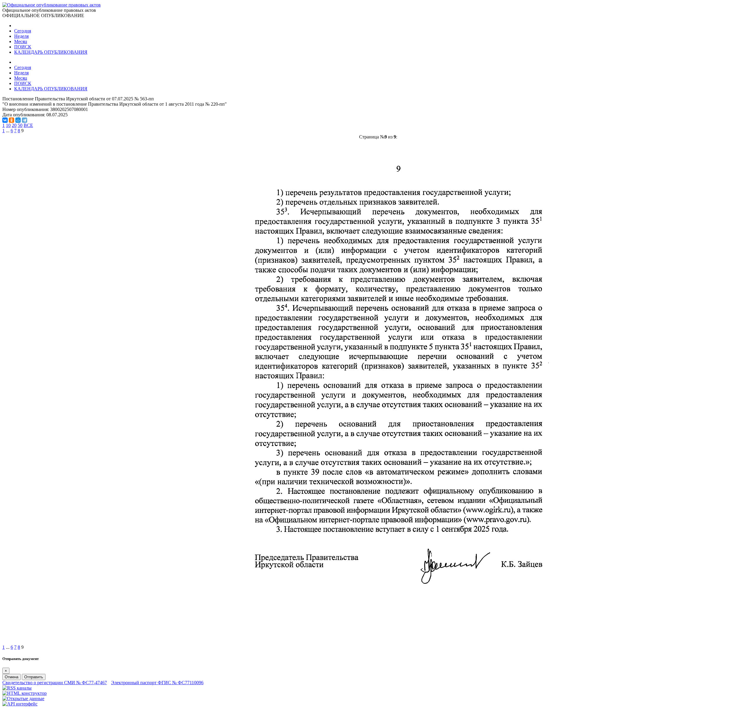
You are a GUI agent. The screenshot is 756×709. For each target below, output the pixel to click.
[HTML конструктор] (24, 693)
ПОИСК (22, 46)
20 (14, 125)
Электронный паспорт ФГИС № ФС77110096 (157, 682)
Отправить (33, 677)
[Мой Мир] (18, 120)
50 (20, 125)
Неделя (21, 36)
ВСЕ (28, 125)
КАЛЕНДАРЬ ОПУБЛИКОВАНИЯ (50, 52)
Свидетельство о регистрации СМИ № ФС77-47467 (54, 682)
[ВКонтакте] (5, 120)
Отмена (11, 677)
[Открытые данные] (23, 698)
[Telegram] (24, 120)
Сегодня (22, 30)
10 (8, 125)
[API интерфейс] (20, 703)
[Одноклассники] (11, 120)
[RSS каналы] (17, 687)
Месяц (20, 41)
